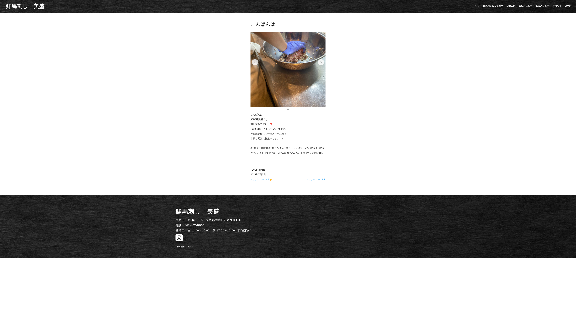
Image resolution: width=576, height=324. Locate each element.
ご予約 (568, 6)
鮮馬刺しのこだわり (493, 6)
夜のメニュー (542, 6)
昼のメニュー (525, 6)
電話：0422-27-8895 (190, 225)
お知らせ (556, 6)
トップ (476, 6)
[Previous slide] (255, 62)
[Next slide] (321, 62)
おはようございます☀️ (261, 179)
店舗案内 (511, 6)
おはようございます (316, 179)
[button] (288, 109)
